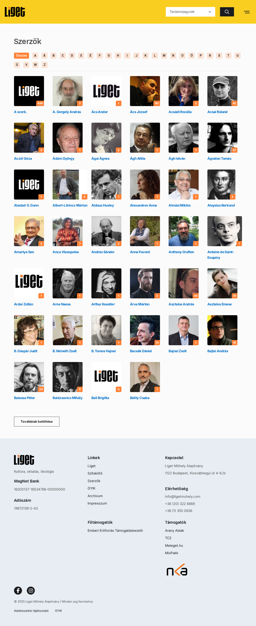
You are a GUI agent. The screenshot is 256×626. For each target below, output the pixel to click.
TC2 (168, 538)
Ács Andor (99, 112)
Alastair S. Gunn (26, 205)
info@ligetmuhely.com (182, 497)
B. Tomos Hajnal (103, 351)
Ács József (138, 112)
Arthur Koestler (103, 304)
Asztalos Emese (219, 304)
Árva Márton (139, 304)
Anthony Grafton (181, 252)
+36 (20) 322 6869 (180, 504)
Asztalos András (181, 304)
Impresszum (97, 503)
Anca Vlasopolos (66, 252)
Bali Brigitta (100, 398)
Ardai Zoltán (23, 304)
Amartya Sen (24, 252)
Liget (92, 466)
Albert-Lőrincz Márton (70, 205)
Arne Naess (61, 304)
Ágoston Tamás (219, 158)
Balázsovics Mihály (67, 398)
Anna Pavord (140, 252)
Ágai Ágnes (100, 158)
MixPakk (171, 553)
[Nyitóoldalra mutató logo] (39, 460)
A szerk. (20, 112)
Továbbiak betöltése (37, 421)
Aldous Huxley (102, 205)
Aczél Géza (23, 158)
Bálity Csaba (139, 398)
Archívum (95, 496)
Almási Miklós (179, 205)
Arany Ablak (174, 531)
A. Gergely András (67, 112)
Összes (21, 55)
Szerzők (94, 481)
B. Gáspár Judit (25, 351)
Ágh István (177, 158)
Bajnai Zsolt (177, 351)
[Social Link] (18, 591)
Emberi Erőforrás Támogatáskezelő (115, 531)
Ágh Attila (137, 158)
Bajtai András (217, 351)
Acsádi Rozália (180, 112)
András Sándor (103, 252)
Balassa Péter (24, 398)
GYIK (91, 488)
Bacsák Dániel (141, 351)
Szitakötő (95, 473)
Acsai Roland (217, 112)
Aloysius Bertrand (221, 205)
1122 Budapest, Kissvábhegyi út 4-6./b (195, 473)
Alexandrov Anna (143, 205)
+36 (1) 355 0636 (178, 511)
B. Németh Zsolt (65, 351)
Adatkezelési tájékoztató (31, 611)
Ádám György (63, 158)
